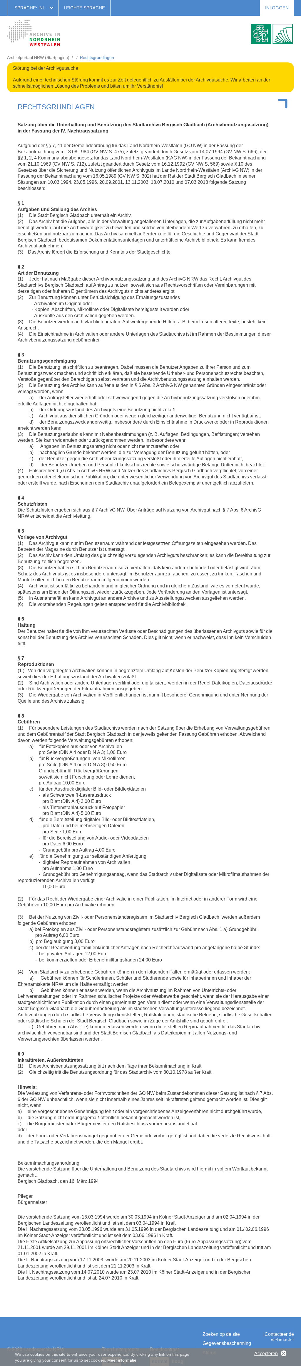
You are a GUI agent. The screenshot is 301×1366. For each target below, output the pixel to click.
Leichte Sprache (84, 7)
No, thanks (283, 1353)
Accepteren (266, 1353)
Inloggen (277, 7)
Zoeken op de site (221, 1334)
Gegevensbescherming (225, 1343)
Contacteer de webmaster (279, 1337)
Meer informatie (121, 1360)
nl (42, 7)
